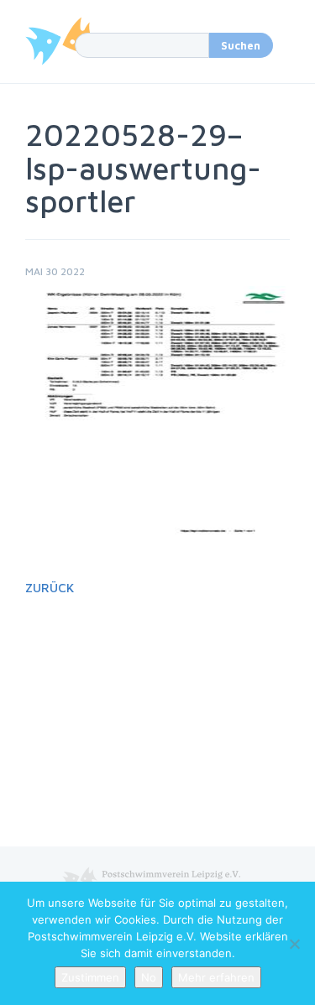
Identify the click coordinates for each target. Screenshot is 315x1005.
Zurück (49, 588)
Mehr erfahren (216, 977)
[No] (294, 943)
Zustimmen (90, 977)
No (148, 977)
